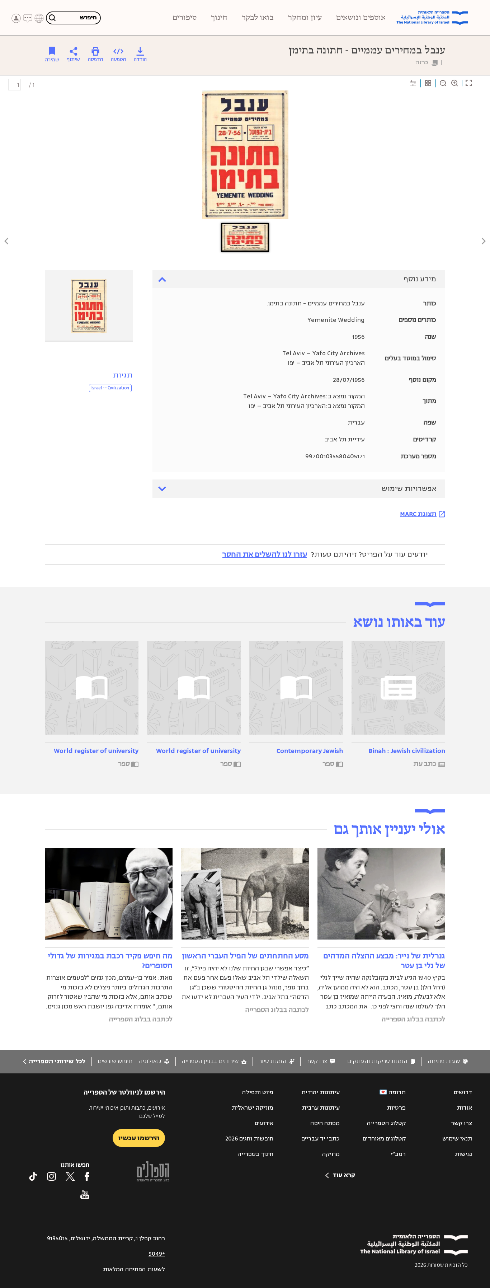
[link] (448, 1061)
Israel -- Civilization (110, 388)
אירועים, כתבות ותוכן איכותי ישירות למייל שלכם (127, 1111)
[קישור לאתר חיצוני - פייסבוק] (87, 1176)
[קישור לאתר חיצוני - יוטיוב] (84, 1194)
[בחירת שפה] (39, 18)
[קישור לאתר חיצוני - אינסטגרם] (51, 1176)
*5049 (157, 1254)
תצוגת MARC (418, 513)
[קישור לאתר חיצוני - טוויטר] (70, 1176)
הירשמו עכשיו (138, 1138)
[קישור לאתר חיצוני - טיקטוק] (33, 1176)
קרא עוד (344, 1175)
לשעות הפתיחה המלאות (134, 1269)
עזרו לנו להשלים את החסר (264, 554)
